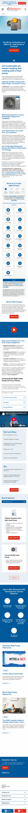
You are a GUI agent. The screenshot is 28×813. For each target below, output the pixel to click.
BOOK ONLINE (12, 196)
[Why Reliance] (24, 803)
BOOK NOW (14, 316)
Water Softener (19, 230)
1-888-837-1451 (20, 197)
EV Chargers (8, 257)
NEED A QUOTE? (14, 537)
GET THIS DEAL (14, 50)
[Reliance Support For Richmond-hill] (24, 799)
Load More (14, 577)
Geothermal (8, 266)
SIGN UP (5, 767)
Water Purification (20, 212)
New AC (20, 222)
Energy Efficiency (8, 407)
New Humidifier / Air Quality (20, 239)
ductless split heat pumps (8, 163)
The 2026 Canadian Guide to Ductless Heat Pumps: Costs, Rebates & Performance (13, 721)
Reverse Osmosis (8, 275)
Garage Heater (20, 257)
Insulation (6, 402)
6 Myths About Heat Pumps (13, 674)
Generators (8, 248)
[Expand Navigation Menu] (4, 9)
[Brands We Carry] (24, 796)
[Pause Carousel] (14, 60)
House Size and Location (10, 397)
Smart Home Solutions (20, 249)
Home (3, 14)
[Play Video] (14, 330)
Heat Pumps (8, 230)
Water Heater (8, 222)
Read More (5, 683)
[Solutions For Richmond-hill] (24, 792)
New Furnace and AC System (8, 239)
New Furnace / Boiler (8, 213)
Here (19, 295)
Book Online (22, 3)
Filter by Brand (7, 501)
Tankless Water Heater (19, 267)
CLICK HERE (14, 200)
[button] (25, 9)
